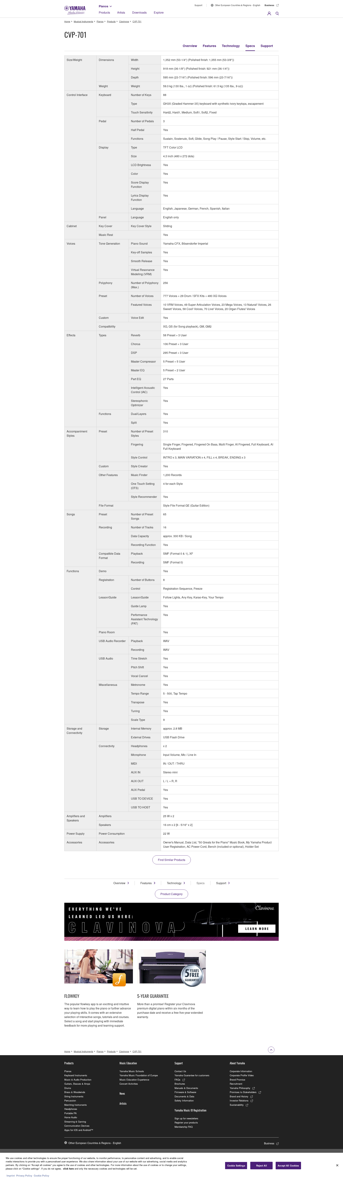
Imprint (11, 1175)
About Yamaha (237, 1063)
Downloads (139, 12)
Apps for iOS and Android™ (78, 1130)
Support (198, 5)
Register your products (186, 1122)
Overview (190, 45)
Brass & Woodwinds (74, 1092)
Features (209, 45)
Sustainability (237, 1104)
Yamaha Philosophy (240, 1088)
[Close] (337, 1165)
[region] (171, 1166)
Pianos (103, 6)
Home (67, 21)
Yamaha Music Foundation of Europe (139, 1075)
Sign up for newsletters (186, 1118)
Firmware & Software (185, 1092)
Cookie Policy (41, 1175)
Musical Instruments (83, 21)
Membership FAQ (184, 1126)
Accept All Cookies (288, 1165)
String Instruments (73, 1096)
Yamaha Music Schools (132, 1071)
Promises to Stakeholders (243, 1092)
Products (104, 12)
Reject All (261, 1165)
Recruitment (236, 1083)
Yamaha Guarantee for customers (192, 1075)
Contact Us (180, 1071)
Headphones (70, 1109)
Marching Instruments (75, 1104)
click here (68, 1168)
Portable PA (70, 1113)
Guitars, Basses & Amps (77, 1083)
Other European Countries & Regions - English (237, 5)
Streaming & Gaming (75, 1121)
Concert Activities (129, 1083)
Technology (231, 45)
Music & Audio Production (77, 1079)
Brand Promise (237, 1079)
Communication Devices (77, 1125)
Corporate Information (241, 1071)
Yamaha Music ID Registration (190, 1110)
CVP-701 (137, 21)
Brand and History (239, 1096)
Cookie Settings (236, 1165)
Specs (250, 45)
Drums (67, 1088)
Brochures (180, 1083)
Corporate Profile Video (242, 1075)
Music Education (128, 1063)
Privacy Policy (24, 1175)
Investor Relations (239, 1100)
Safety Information (184, 1100)
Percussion (70, 1100)
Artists (121, 12)
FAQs (177, 1079)
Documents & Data (184, 1096)
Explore (159, 12)
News (122, 1093)
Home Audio (70, 1117)
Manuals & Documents (186, 1088)
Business (269, 5)
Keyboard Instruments (75, 1075)
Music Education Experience (134, 1079)
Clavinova (124, 21)
